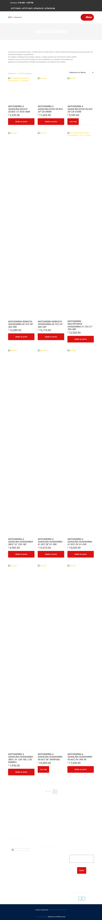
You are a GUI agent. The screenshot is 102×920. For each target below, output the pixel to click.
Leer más (73, 122)
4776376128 (50, 867)
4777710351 (50, 858)
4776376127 (50, 864)
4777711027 (50, 861)
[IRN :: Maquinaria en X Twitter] (83, 898)
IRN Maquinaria (42, 917)
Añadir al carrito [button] (21, 122)
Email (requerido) (82, 853)
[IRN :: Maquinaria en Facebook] (79, 898)
